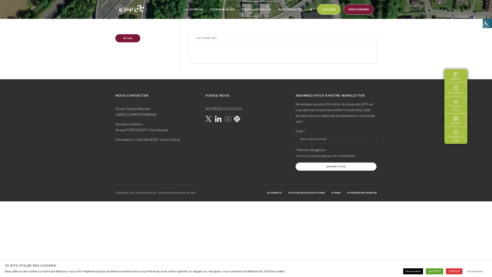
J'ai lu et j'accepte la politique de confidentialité (325, 156)
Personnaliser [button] (413, 271)
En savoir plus (475, 271)
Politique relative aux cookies (306, 192)
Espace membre (358, 9)
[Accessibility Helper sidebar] (487, 23)
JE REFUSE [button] (454, 271)
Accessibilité (274, 192)
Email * (300, 131)
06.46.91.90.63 (170, 139)
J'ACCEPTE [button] (434, 271)
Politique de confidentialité (135, 192)
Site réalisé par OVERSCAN (362, 192)
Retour (127, 38)
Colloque (329, 9)
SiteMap (336, 192)
